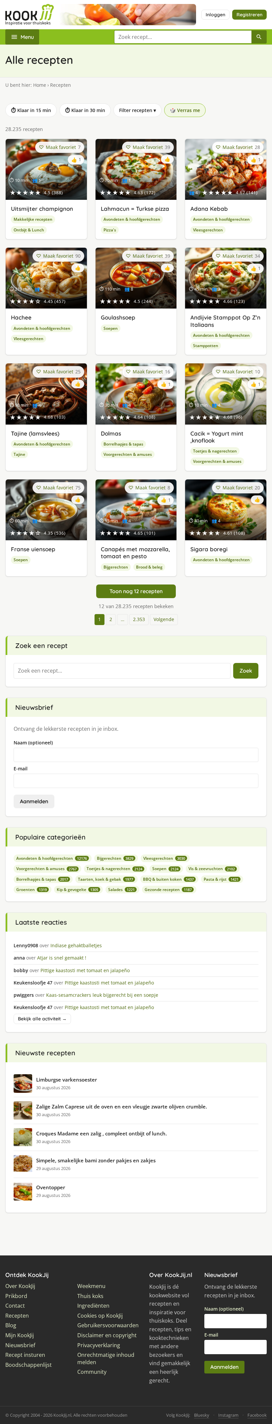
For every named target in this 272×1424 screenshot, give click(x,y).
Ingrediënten (93, 1305)
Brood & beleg (149, 567)
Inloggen (215, 15)
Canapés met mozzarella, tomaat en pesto (135, 553)
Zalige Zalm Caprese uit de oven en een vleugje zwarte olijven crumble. (121, 1106)
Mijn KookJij (19, 1335)
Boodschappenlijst (28, 1364)
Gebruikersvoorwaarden (108, 1325)
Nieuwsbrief (20, 1345)
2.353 (139, 619)
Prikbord (16, 1296)
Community (91, 1371)
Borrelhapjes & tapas (123, 444)
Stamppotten (205, 345)
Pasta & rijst (221, 879)
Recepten (17, 1315)
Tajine (19, 454)
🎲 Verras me (185, 110)
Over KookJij (20, 1286)
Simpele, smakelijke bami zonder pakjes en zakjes (96, 1160)
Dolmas (111, 433)
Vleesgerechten (208, 230)
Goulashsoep (118, 317)
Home (39, 85)
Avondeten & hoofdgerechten (131, 219)
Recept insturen (25, 1355)
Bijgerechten (115, 567)
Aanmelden (34, 801)
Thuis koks (90, 1296)
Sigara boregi (209, 549)
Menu (27, 37)
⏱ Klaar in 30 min (85, 110)
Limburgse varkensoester (66, 1079)
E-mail (21, 768)
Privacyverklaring (98, 1345)
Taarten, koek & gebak (105, 879)
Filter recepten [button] (137, 110)
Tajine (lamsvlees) (35, 433)
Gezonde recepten (168, 889)
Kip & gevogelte (77, 889)
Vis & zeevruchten (211, 868)
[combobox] (182, 37)
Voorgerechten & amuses (127, 454)
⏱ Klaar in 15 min (31, 110)
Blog (10, 1325)
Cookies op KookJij (100, 1315)
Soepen (110, 328)
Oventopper (50, 1187)
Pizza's (109, 230)
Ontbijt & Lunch (29, 230)
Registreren (249, 15)
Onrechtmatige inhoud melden (105, 1359)
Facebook (257, 1415)
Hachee (21, 317)
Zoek (245, 670)
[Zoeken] (259, 37)
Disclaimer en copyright (107, 1335)
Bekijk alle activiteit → (42, 1019)
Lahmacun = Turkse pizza (135, 208)
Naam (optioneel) (33, 742)
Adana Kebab (209, 208)
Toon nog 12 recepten (136, 591)
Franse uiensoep (33, 549)
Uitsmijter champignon (42, 208)
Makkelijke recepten (33, 219)
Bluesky (201, 1415)
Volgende (164, 619)
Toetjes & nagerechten (215, 451)
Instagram (228, 1415)
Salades (121, 889)
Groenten (31, 889)
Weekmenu (91, 1286)
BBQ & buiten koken (168, 879)
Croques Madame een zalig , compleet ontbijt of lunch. (101, 1133)
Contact (15, 1305)
